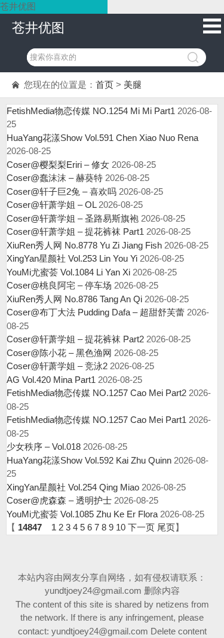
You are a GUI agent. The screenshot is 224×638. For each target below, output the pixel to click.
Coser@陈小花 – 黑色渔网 (59, 353)
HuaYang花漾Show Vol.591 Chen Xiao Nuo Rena (102, 138)
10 (120, 527)
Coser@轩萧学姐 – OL (51, 205)
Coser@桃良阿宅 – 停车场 (59, 285)
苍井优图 (38, 27)
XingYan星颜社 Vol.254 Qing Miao (73, 487)
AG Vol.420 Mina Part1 (51, 380)
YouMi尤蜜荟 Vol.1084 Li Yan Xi (68, 272)
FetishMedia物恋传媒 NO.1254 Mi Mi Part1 (91, 111)
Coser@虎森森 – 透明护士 (59, 500)
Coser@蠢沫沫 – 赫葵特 (55, 178)
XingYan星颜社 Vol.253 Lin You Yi (72, 258)
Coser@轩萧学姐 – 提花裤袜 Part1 (75, 231)
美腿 (133, 84)
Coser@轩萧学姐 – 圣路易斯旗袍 (73, 218)
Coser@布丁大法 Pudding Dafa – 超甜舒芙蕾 (96, 312)
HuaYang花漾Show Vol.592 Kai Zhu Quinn (89, 460)
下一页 (141, 527)
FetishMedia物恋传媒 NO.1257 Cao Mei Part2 (96, 393)
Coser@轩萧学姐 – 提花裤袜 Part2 (75, 339)
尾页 (166, 527)
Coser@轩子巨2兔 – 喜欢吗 (61, 191)
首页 (104, 84)
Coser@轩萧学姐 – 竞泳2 (57, 366)
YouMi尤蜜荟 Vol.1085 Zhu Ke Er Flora (82, 514)
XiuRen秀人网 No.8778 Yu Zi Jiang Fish (84, 245)
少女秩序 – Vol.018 (44, 446)
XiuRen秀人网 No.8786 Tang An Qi (74, 299)
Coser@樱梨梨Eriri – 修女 (58, 165)
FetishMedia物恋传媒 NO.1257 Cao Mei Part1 (96, 420)
